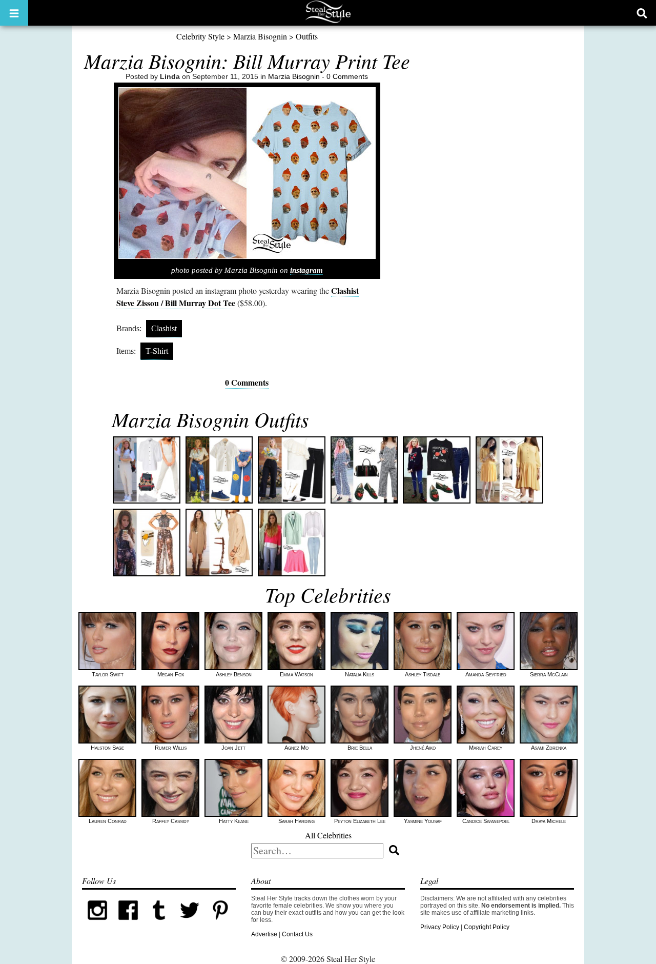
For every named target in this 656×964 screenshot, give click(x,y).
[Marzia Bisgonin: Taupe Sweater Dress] (219, 542)
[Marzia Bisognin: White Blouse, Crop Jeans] (219, 470)
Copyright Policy (486, 927)
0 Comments (347, 76)
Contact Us (297, 934)
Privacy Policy (439, 927)
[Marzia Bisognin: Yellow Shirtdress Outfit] (509, 470)
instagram (306, 270)
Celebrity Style (200, 36)
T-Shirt (157, 351)
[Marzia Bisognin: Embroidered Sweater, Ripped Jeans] (436, 470)
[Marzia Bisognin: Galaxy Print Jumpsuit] (146, 542)
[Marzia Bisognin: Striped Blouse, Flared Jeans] (291, 470)
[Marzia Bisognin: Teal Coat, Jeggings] (291, 542)
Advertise (264, 934)
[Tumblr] (159, 923)
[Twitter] (189, 923)
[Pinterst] (220, 923)
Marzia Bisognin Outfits (210, 419)
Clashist (164, 328)
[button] (14, 13)
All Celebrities (328, 835)
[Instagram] (97, 923)
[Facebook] (128, 923)
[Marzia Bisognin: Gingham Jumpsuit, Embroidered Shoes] (364, 470)
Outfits (307, 36)
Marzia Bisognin (260, 36)
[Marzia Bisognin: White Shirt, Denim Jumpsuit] (146, 470)
